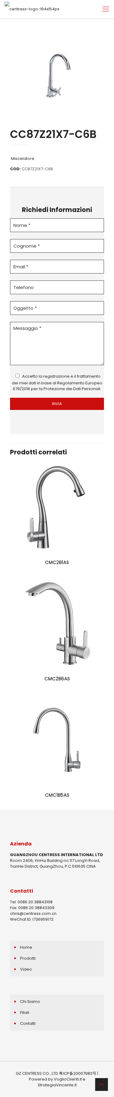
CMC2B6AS (57, 678)
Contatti (28, 1023)
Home (26, 947)
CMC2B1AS (57, 562)
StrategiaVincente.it (57, 1085)
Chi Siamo (30, 1001)
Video (26, 969)
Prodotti (28, 958)
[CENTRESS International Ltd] (32, 9)
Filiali (24, 1012)
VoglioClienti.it (68, 1079)
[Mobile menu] (106, 9)
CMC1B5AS (57, 795)
